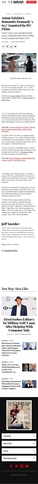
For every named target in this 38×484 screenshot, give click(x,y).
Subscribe (31, 2)
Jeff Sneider (5, 42)
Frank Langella (27, 98)
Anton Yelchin (15, 96)
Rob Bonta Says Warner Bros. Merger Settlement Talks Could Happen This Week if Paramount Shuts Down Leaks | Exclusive (11, 349)
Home (9, 14)
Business (28, 14)
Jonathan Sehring (27, 152)
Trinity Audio (20, 78)
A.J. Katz (11, 334)
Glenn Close (6, 100)
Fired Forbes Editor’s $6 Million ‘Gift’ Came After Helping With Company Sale (19, 324)
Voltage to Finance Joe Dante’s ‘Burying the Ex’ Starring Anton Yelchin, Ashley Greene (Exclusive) (18, 129)
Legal (5, 451)
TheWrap (7, 436)
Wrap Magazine (10, 458)
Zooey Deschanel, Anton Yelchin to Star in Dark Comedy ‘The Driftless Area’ (18, 159)
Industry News (18, 14)
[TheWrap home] (16, 2)
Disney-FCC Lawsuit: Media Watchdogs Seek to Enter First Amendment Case (11, 368)
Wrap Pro (7, 443)
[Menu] (4, 2)
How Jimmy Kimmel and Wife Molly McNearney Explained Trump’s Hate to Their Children (11, 385)
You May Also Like (15, 288)
